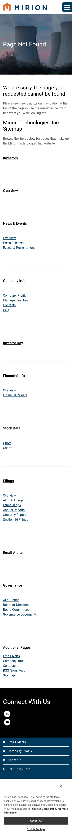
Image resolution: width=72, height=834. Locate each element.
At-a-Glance (11, 600)
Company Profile (14, 295)
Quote (7, 443)
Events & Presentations (19, 248)
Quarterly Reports (15, 515)
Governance (12, 585)
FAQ (6, 310)
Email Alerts (13, 552)
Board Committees (16, 610)
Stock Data (11, 428)
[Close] (60, 786)
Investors (10, 158)
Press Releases (13, 243)
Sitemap (9, 675)
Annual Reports (14, 510)
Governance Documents (20, 614)
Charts (7, 448)
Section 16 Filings (15, 520)
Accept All (36, 820)
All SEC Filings (13, 500)
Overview (10, 191)
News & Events (15, 223)
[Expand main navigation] (67, 7)
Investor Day (13, 343)
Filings (8, 481)
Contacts (9, 305)
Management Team (17, 300)
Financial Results (15, 395)
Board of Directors (16, 605)
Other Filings (12, 505)
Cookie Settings (36, 829)
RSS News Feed (14, 670)
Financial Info (14, 376)
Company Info (14, 281)
